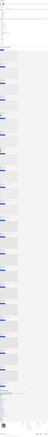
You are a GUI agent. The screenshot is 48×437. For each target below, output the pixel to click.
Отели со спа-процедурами (3, 410)
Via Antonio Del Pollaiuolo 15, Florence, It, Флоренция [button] (5, 200)
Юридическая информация (29, 426)
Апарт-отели (1, 402)
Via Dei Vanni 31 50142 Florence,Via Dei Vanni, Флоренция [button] (6, 300)
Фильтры (1, 4)
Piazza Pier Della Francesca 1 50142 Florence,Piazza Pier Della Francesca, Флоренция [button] (8, 131)
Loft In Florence (1, 62)
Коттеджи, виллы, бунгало (2, 403)
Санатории (1, 405)
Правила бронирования (29, 427)
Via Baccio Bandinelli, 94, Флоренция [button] (4, 63)
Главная (1, 388)
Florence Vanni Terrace (2, 299)
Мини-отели (1, 400)
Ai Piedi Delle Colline (2, 79)
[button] (24, 2)
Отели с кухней (1, 412)
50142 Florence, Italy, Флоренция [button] (3, 250)
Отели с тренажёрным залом (3, 414)
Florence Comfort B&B (2, 112)
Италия (0, 389)
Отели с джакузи (1, 415)
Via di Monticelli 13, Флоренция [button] (3, 148)
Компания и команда (24, 423)
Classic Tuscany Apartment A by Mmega (4, 382)
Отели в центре (1, 420)
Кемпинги (1, 404)
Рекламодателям (38, 426)
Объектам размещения (39, 423)
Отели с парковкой (2, 409)
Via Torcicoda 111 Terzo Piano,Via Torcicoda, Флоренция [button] (5, 333)
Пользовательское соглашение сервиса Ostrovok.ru (31, 428)
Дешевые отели (1, 419)
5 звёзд (1, 395)
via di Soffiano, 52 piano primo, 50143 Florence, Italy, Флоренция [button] (6, 233)
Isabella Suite (1, 166)
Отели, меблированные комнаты (3, 399)
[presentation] (24, 6)
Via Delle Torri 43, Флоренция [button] (3, 366)
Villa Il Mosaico (1, 147)
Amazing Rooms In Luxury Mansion (3, 349)
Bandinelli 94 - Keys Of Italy (3, 249)
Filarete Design (1, 216)
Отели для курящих (2, 413)
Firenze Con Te (1, 316)
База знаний (28, 423)
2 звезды (1, 397)
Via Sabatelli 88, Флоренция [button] (3, 96)
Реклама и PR (38, 427)
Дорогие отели (1, 418)
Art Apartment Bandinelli (2, 266)
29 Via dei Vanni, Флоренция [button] (3, 167)
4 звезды (1, 396)
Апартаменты (1, 401)
